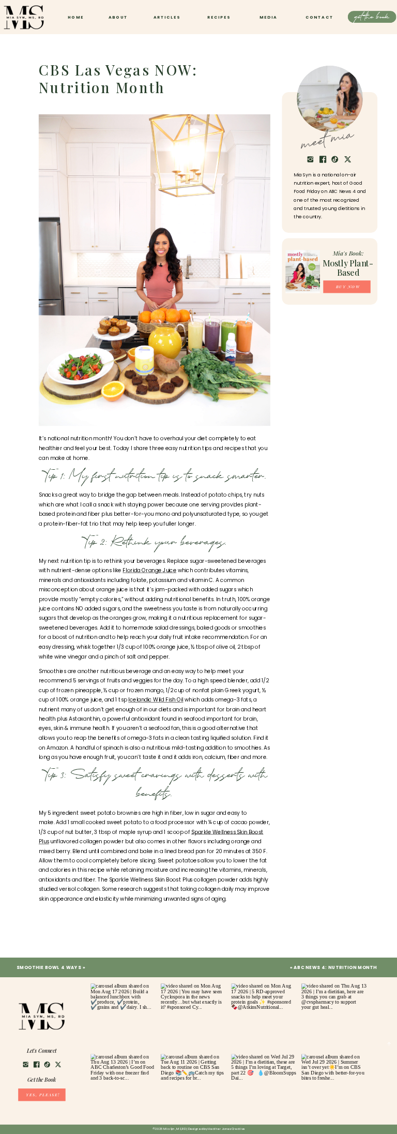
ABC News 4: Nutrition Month (335, 967)
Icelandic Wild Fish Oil (155, 700)
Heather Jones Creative (226, 1129)
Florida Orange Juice (149, 570)
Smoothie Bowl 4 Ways (49, 967)
